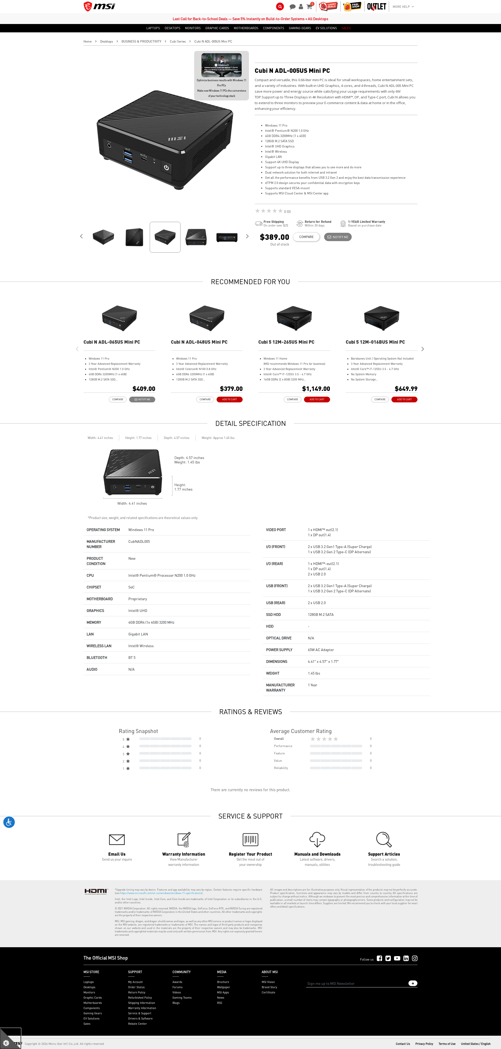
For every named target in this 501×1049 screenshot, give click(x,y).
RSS (219, 1003)
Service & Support (139, 1013)
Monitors (89, 992)
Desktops (106, 41)
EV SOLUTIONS (326, 28)
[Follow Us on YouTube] (397, 959)
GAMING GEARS (300, 28)
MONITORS (193, 28)
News (220, 997)
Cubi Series (178, 41)
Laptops (89, 982)
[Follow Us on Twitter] (388, 959)
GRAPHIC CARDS (217, 28)
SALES (346, 28)
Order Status (136, 987)
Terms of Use (447, 1044)
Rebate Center (137, 1024)
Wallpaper (223, 987)
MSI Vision (268, 982)
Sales (87, 1024)
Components (92, 1008)
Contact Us (403, 1044)
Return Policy (136, 992)
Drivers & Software (140, 1018)
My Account (135, 982)
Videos (176, 992)
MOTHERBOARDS (246, 28)
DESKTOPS (172, 28)
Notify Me (339, 237)
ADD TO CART (229, 399)
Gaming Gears (93, 1013)
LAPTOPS (153, 28)
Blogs (176, 1003)
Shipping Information (141, 1003)
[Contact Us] (291, 6)
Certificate (268, 992)
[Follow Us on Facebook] (379, 959)
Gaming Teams (182, 997)
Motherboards (93, 1003)
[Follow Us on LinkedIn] (406, 959)
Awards (177, 982)
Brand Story (269, 987)
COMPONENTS (273, 28)
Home (88, 41)
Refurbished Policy (140, 997)
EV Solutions (91, 1018)
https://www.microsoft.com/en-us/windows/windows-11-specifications (161, 893)
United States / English (476, 1044)
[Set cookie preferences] (10, 1038)
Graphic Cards (93, 997)
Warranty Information (142, 1008)
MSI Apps (223, 992)
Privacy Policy (424, 1044)
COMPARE (306, 237)
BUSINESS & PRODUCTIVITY (141, 41)
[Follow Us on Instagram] (415, 959)
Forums (177, 987)
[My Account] (300, 6)
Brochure (223, 982)
